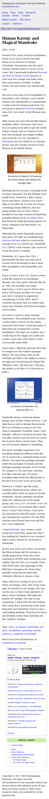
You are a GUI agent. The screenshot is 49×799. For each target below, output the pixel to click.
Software (17, 23)
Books (15, 15)
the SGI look (28, 108)
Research (30, 12)
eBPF (13, 749)
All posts (10, 733)
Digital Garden (9, 19)
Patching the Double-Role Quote (30, 695)
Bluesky (18, 657)
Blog (13, 12)
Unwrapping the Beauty (27, 727)
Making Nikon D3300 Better (22, 755)
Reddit (11, 657)
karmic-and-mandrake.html (28, 29)
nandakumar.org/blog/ (14, 642)
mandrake (33, 627)
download (7, 141)
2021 (9, 29)
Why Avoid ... (26, 19)
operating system (31, 630)
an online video (35, 218)
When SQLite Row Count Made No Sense (25, 691)
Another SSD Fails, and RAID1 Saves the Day (26, 699)
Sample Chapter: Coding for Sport (22, 702)
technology (30, 634)
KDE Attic (14, 529)
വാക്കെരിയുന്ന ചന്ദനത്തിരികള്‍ (29, 706)
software (7, 634)
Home (5, 12)
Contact (6, 23)
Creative (25, 15)
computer (18, 634)
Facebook (35, 657)
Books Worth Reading (20, 757)
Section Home (17, 745)
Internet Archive (11, 240)
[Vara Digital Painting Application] (26, 674)
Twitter (26, 657)
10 (14, 29)
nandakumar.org (10, 6)
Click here (12, 649)
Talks (20, 12)
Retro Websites (17, 752)
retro (11, 627)
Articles (6, 15)
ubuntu (22, 627)
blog (3, 29)
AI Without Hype (19, 760)
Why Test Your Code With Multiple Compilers (26, 710)
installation (15, 630)
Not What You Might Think (24, 762)
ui (16, 627)
